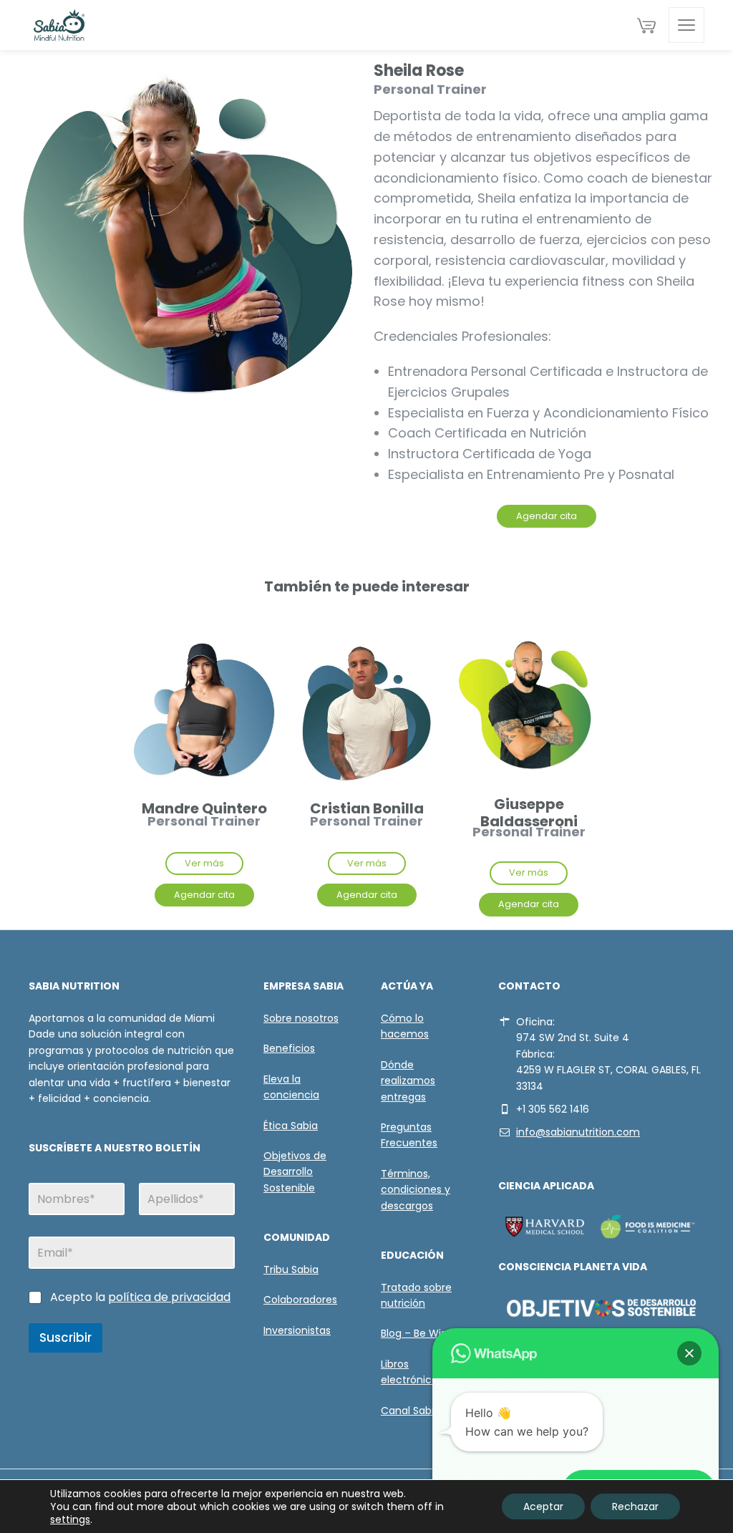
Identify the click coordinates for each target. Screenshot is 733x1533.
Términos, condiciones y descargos (415, 1189)
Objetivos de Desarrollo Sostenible (294, 1171)
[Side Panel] (686, 25)
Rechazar (635, 1506)
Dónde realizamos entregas (408, 1081)
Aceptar (543, 1506)
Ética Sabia (290, 1125)
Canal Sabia (410, 1410)
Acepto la (140, 1297)
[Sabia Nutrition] (59, 25)
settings (70, 1519)
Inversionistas (297, 1330)
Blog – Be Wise (416, 1333)
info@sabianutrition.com (578, 1132)
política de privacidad (169, 1297)
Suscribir (65, 1337)
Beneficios (289, 1048)
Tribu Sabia (291, 1269)
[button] (689, 1353)
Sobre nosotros (301, 1018)
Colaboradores (300, 1299)
